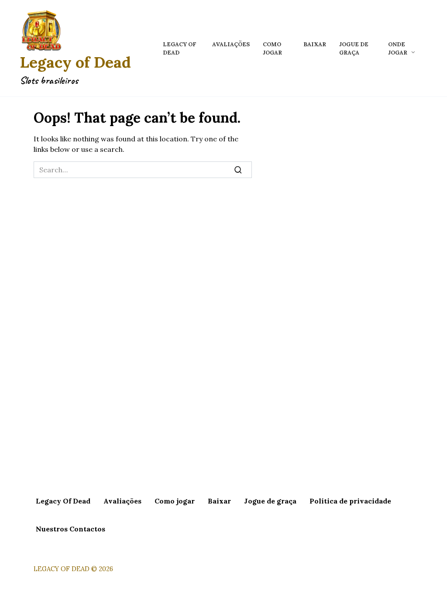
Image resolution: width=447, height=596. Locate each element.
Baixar (314, 44)
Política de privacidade (350, 501)
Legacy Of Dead (63, 501)
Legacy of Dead (75, 62)
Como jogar (175, 501)
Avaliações (231, 44)
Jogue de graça (270, 501)
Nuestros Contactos (70, 528)
